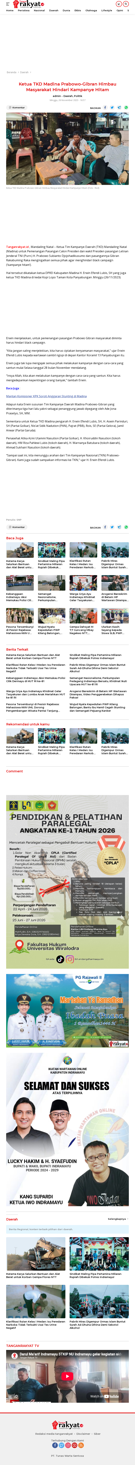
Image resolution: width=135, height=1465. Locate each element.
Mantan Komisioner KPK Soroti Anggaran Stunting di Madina (46, 396)
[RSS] (81, 1445)
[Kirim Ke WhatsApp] (126, 107)
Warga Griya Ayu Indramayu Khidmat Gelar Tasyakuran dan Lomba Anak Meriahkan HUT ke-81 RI (82, 597)
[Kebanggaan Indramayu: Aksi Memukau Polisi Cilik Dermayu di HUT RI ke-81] (20, 583)
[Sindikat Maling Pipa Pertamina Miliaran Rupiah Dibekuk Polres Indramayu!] (52, 550)
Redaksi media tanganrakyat (54, 1433)
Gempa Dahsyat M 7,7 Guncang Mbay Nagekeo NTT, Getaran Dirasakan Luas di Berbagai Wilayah (82, 630)
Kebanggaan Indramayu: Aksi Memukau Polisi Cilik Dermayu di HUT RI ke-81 (19, 597)
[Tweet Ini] (112, 107)
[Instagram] (68, 1445)
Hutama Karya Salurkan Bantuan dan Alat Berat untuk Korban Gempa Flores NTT (19, 564)
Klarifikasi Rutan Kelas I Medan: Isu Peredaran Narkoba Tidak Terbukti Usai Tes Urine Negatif (82, 564)
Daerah (68, 96)
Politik (78, 96)
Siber (97, 1433)
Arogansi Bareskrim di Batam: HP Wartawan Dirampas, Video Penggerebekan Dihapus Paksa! (114, 597)
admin (57, 96)
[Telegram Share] (119, 107)
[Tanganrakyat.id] (67, 1426)
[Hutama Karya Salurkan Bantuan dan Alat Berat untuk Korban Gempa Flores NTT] (20, 550)
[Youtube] (74, 1445)
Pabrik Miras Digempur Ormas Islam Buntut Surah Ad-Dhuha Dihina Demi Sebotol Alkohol (113, 564)
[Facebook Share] (105, 107)
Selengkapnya (117, 1218)
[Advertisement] (67, 42)
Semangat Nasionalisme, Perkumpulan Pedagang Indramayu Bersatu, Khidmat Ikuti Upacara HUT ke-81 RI (50, 597)
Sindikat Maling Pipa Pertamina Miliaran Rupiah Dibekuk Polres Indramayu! (51, 564)
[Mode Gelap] (119, 4)
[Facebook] (55, 1445)
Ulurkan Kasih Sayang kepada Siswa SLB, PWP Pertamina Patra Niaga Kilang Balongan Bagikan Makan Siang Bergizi (114, 630)
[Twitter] (61, 1445)
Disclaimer (83, 1433)
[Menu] (8, 4)
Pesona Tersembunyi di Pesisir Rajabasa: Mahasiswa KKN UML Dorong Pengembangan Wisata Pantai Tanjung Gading (20, 630)
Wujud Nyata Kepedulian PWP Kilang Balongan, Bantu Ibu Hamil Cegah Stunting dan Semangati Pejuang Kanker (51, 630)
